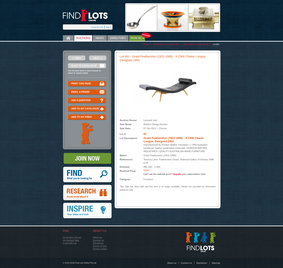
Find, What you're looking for (87, 168)
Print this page (81, 83)
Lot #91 (216, 44)
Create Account (97, 27)
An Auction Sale (71, 240)
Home (68, 38)
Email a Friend (80, 92)
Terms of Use (100, 246)
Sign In (108, 27)
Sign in (136, 38)
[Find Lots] (85, 15)
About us (97, 237)
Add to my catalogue (85, 108)
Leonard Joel (173, 44)
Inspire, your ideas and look (87, 204)
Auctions (83, 38)
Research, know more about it (87, 186)
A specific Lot (69, 243)
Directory (118, 38)
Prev (76, 58)
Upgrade (177, 174)
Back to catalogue (84, 65)
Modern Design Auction (198, 44)
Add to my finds (81, 117)
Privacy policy (100, 248)
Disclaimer (98, 243)
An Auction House (72, 237)
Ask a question (81, 100)
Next (98, 58)
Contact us (98, 240)
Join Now (87, 154)
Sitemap (216, 263)
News (100, 38)
